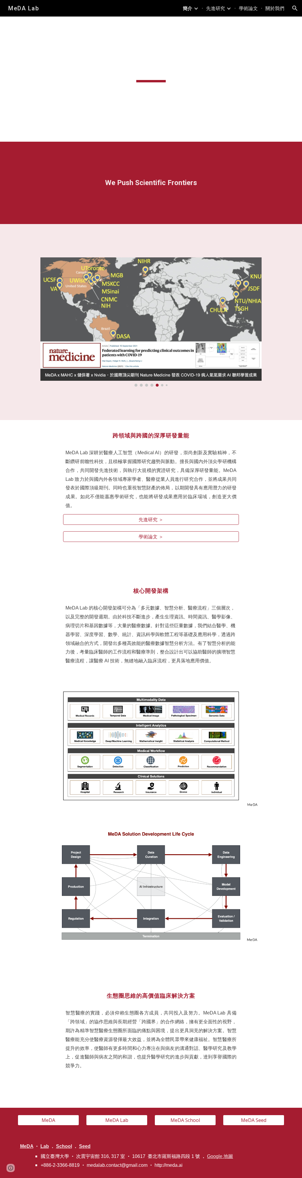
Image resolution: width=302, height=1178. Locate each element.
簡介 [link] (187, 8)
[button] (295, 8)
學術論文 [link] (248, 8)
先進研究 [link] (215, 8)
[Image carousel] (151, 322)
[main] (151, 68)
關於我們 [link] (274, 8)
